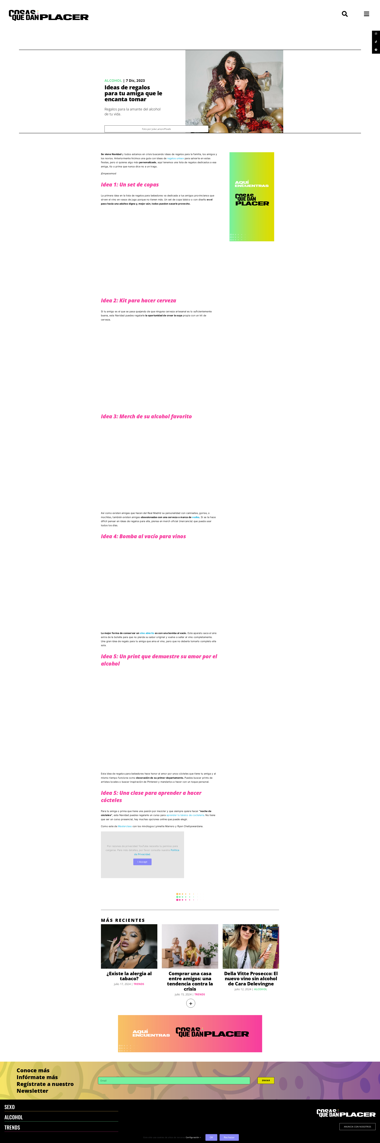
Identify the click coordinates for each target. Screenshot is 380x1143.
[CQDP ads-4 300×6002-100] (251, 153)
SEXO (9, 1107)
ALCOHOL (13, 1117)
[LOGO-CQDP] (48, 11)
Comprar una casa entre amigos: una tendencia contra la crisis (190, 981)
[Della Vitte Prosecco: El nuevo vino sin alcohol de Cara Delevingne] (251, 946)
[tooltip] (376, 34)
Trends (139, 984)
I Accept (142, 861)
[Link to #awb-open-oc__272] (345, 14)
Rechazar (229, 1137)
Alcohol (113, 80)
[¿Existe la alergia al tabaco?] (129, 946)
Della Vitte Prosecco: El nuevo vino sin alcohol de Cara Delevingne (251, 978)
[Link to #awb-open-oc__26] (366, 14)
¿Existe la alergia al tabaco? (129, 976)
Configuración (193, 1137)
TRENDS (12, 1127)
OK (211, 1137)
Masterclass (125, 826)
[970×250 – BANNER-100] (190, 1016)
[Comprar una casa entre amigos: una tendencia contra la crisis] (190, 946)
